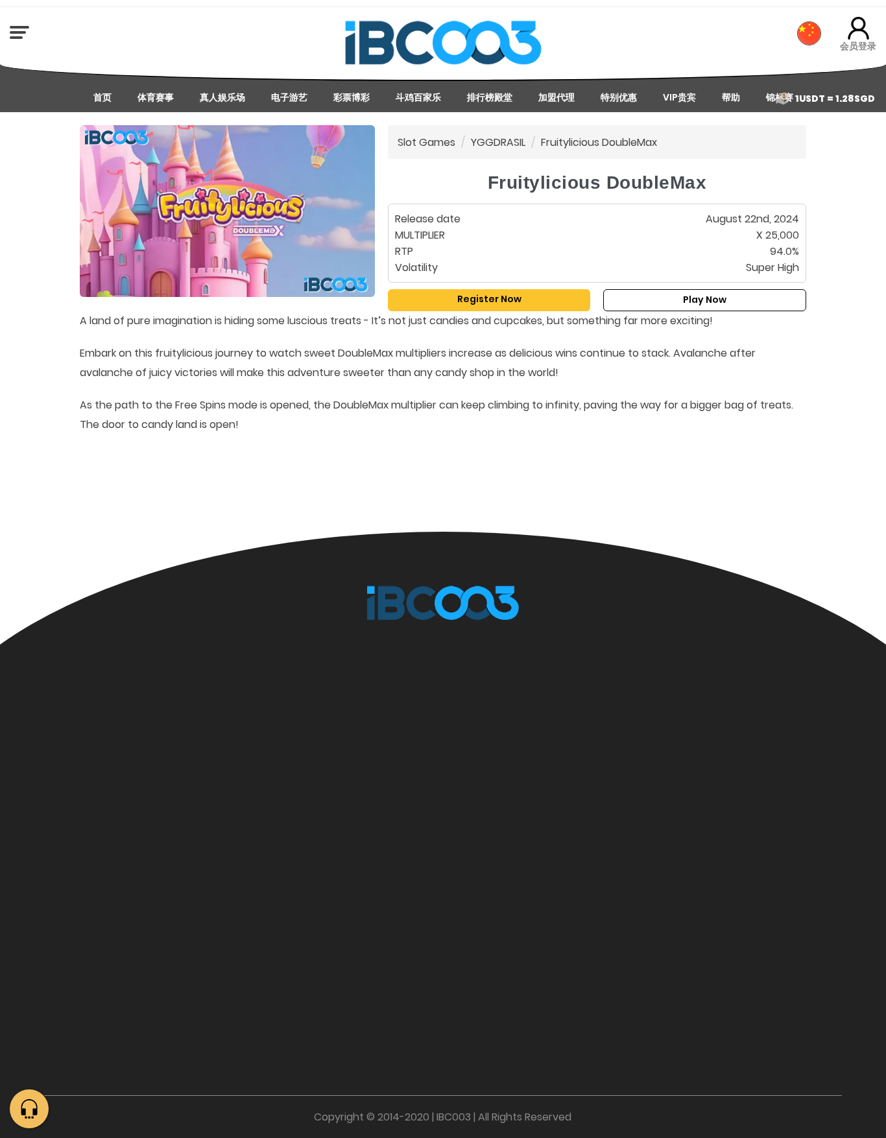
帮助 (731, 97)
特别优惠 (619, 97)
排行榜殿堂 (489, 97)
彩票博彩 (351, 97)
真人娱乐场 (222, 97)
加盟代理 (556, 97)
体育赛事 (156, 97)
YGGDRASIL (498, 142)
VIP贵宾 (679, 97)
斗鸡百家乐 (418, 97)
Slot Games (426, 142)
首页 (102, 97)
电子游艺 (289, 97)
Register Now (489, 298)
